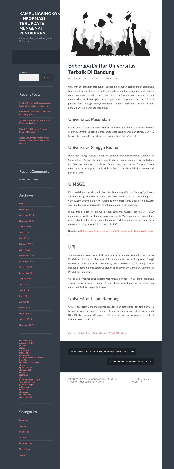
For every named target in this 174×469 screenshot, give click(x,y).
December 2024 (26, 255)
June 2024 (24, 290)
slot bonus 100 (25, 340)
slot (21, 377)
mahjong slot (25, 350)
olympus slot (25, 355)
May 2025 (24, 238)
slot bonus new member (29, 362)
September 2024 (26, 273)
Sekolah (22, 437)
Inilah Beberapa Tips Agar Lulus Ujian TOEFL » (130, 361)
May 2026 (24, 203)
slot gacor (23, 375)
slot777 (22, 372)
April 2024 (24, 302)
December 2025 (26, 215)
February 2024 (26, 313)
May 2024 (24, 296)
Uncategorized (25, 443)
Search (23, 72)
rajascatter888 (26, 343)
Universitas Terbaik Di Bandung (112, 333)
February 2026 (26, 209)
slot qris (23, 348)
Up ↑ (142, 382)
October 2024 (25, 267)
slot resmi (23, 389)
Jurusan (22, 426)
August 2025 (25, 226)
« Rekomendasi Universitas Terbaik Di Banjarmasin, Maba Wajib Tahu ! (102, 351)
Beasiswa (23, 420)
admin (96, 78)
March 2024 (24, 307)
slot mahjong (25, 394)
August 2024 (25, 278)
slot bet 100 (24, 345)
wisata (22, 455)
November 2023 (26, 325)
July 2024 (23, 284)
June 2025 (24, 232)
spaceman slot (25, 367)
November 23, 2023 (78, 78)
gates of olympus (26, 384)
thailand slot (24, 352)
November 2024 (26, 261)
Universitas (24, 449)
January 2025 (25, 250)
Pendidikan (24, 431)
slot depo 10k (25, 370)
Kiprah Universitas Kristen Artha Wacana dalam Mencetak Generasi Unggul (34, 140)
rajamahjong (24, 387)
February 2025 (26, 244)
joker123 (23, 360)
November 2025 (26, 221)
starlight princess (27, 382)
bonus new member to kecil (31, 357)
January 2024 (25, 319)
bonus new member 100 (30, 379)
